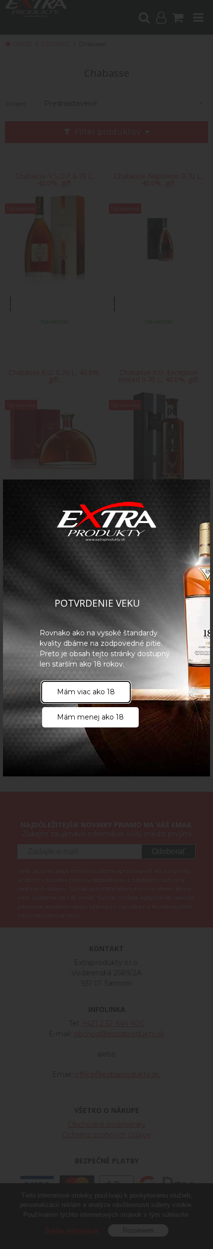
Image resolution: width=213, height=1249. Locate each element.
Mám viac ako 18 (86, 691)
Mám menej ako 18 (90, 717)
